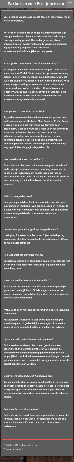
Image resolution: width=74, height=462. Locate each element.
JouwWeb (19, 449)
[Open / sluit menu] (70, 4)
